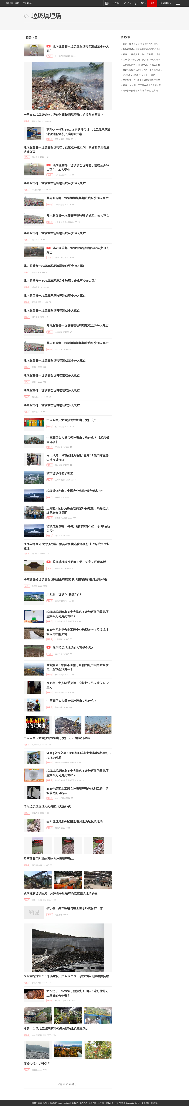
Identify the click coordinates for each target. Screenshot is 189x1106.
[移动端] (107, 3)
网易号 (26, 121)
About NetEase (64, 1103)
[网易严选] (127, 3)
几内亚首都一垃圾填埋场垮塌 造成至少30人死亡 (78, 215)
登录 (152, 3)
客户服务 (101, 1103)
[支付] (136, 3)
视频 (49, 56)
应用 (17, 3)
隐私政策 (109, 1103)
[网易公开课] (116, 3)
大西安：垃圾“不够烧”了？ (64, 594)
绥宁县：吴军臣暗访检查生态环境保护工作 (75, 908)
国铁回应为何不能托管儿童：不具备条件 (141, 65)
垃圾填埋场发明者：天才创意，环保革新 (79, 561)
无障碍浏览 (27, 3)
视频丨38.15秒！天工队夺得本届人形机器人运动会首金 (144, 85)
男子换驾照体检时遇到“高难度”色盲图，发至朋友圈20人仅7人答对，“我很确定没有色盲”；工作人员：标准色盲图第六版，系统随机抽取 (144, 90)
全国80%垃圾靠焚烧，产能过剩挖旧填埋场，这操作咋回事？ (63, 114)
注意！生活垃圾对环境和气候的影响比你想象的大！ (58, 1028)
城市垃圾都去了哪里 (60, 473)
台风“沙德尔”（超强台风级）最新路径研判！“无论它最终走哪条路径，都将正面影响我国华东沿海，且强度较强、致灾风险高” (144, 70)
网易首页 (9, 3)
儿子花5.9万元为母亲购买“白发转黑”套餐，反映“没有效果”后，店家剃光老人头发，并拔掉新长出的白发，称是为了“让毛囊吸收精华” (144, 60)
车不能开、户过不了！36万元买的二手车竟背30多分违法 (144, 80)
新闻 (26, 586)
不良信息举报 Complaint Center (127, 1103)
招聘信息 (92, 1103)
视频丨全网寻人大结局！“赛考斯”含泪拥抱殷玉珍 (144, 54)
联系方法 (83, 1103)
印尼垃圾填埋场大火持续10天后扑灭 (47, 806)
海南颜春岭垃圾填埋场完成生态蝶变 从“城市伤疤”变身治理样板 (65, 579)
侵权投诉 (154, 1103)
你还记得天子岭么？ (37, 1063)
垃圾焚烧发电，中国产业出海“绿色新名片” (75, 490)
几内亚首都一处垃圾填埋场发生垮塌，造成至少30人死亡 (60, 280)
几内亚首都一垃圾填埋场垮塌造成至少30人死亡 (55, 183)
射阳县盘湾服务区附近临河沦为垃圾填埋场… (76, 821)
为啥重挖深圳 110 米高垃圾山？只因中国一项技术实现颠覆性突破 (66, 976)
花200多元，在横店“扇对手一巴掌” (139, 75)
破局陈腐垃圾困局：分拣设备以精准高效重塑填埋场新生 (60, 893)
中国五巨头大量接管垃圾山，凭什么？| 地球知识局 (57, 738)
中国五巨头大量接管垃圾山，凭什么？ (72, 420)
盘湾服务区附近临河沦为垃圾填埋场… (49, 858)
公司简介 (74, 1103)
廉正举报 (145, 1103)
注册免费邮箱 (164, 3)
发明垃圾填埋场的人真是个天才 (73, 647)
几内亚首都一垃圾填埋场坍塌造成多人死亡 (52, 310)
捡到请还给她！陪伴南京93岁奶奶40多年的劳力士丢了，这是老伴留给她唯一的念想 (144, 49)
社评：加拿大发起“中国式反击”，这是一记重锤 (144, 44)
